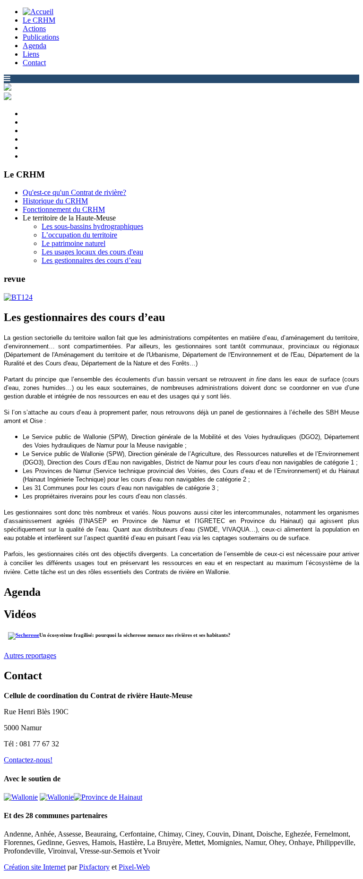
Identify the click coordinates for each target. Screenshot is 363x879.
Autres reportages (30, 655)
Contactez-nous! (28, 760)
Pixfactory (94, 867)
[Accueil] (38, 12)
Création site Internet (35, 867)
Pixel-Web (134, 867)
